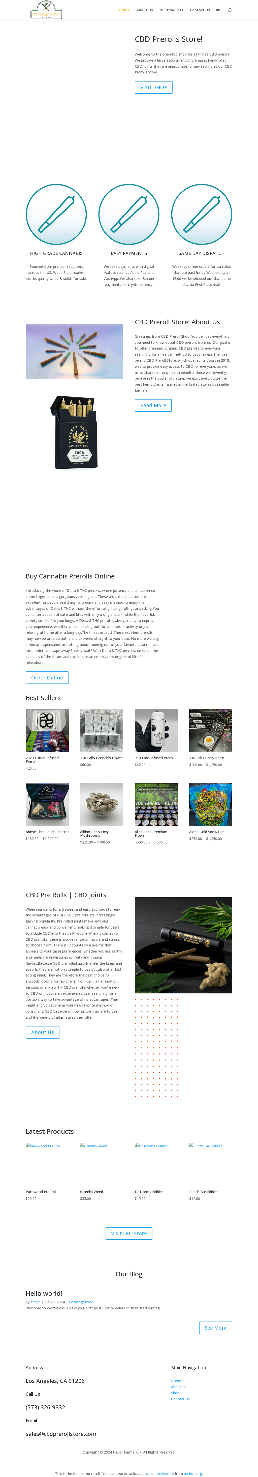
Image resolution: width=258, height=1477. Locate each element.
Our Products (171, 10)
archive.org (193, 1473)
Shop (175, 1392)
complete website (159, 1473)
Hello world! (44, 1293)
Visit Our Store (129, 1233)
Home (124, 10)
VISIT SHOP (153, 87)
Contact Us (200, 10)
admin (35, 1302)
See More (216, 1327)
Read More (153, 405)
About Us (144, 10)
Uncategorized (81, 1302)
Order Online (47, 677)
